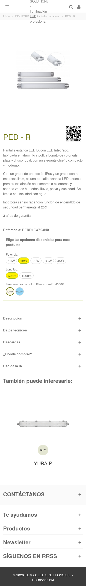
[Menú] (7, 6)
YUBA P (43, 463)
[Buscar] (71, 6)
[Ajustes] (79, 6)
